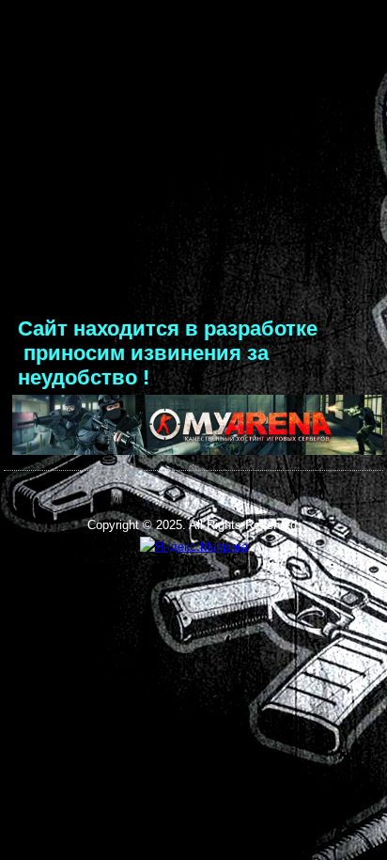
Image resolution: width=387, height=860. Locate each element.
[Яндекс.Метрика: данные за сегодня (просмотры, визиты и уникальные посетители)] (194, 547)
